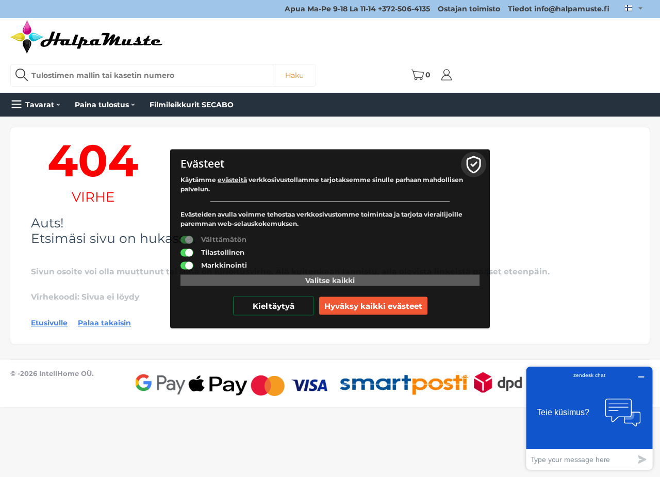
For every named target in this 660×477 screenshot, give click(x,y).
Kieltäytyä (273, 305)
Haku (294, 75)
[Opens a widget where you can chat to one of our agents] (589, 418)
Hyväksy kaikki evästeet (373, 305)
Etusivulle (49, 322)
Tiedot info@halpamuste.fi (558, 8)
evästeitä (232, 179)
